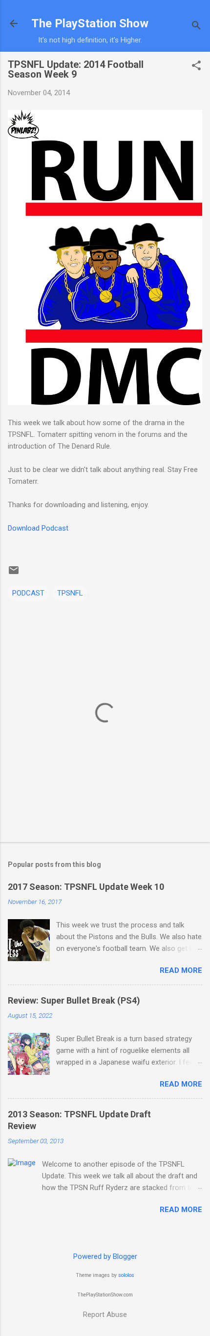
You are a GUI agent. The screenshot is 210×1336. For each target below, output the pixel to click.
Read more (181, 970)
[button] (196, 66)
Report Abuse (105, 1314)
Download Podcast (38, 528)
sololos (126, 1275)
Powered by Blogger (105, 1256)
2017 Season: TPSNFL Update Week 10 (86, 887)
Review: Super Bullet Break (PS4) (74, 1000)
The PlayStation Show (89, 23)
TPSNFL (70, 593)
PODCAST (28, 593)
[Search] (196, 26)
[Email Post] (14, 573)
